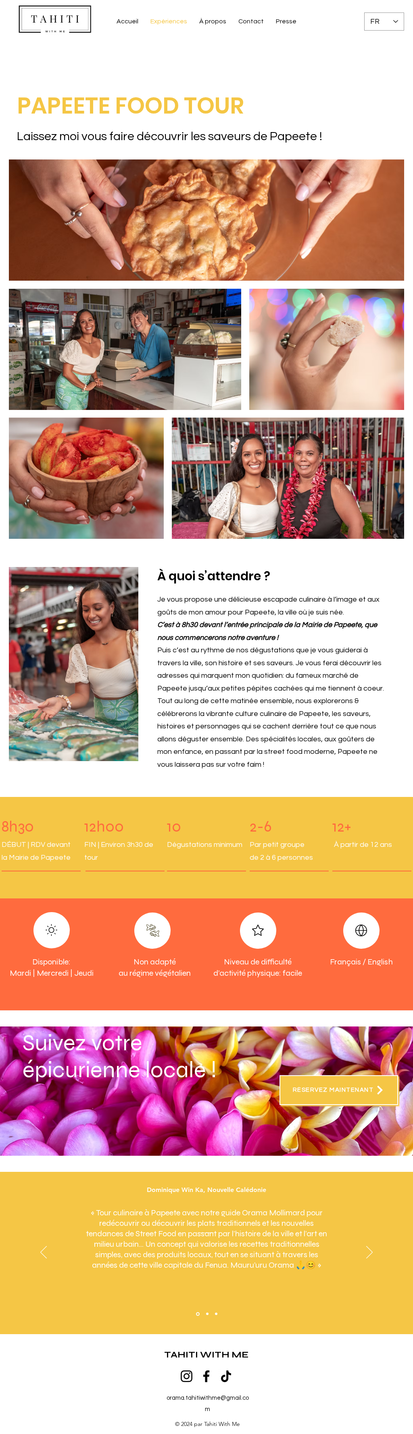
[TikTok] (226, 1376)
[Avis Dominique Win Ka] (197, 1314)
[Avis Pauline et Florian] (216, 1314)
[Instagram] (186, 1376)
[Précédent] (43, 1253)
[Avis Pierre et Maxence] (207, 1314)
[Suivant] (369, 1253)
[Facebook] (206, 1376)
